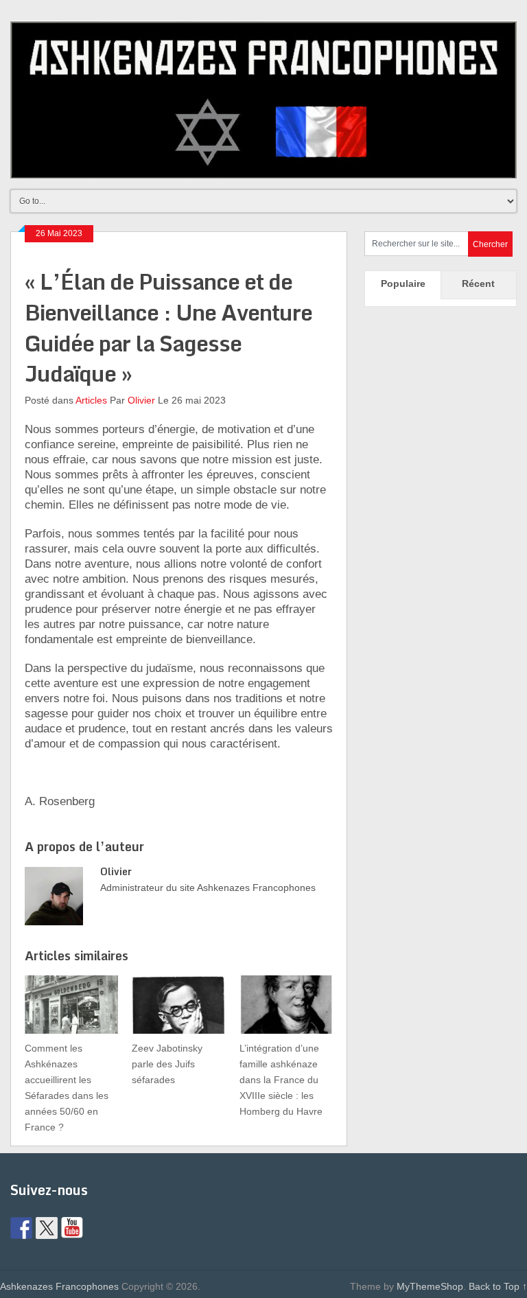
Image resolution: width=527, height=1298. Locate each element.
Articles (91, 400)
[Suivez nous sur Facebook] (21, 1228)
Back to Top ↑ (498, 1286)
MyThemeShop (430, 1286)
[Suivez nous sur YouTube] (72, 1228)
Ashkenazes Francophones (59, 1286)
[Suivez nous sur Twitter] (47, 1228)
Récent (478, 283)
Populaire (403, 283)
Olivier (141, 400)
